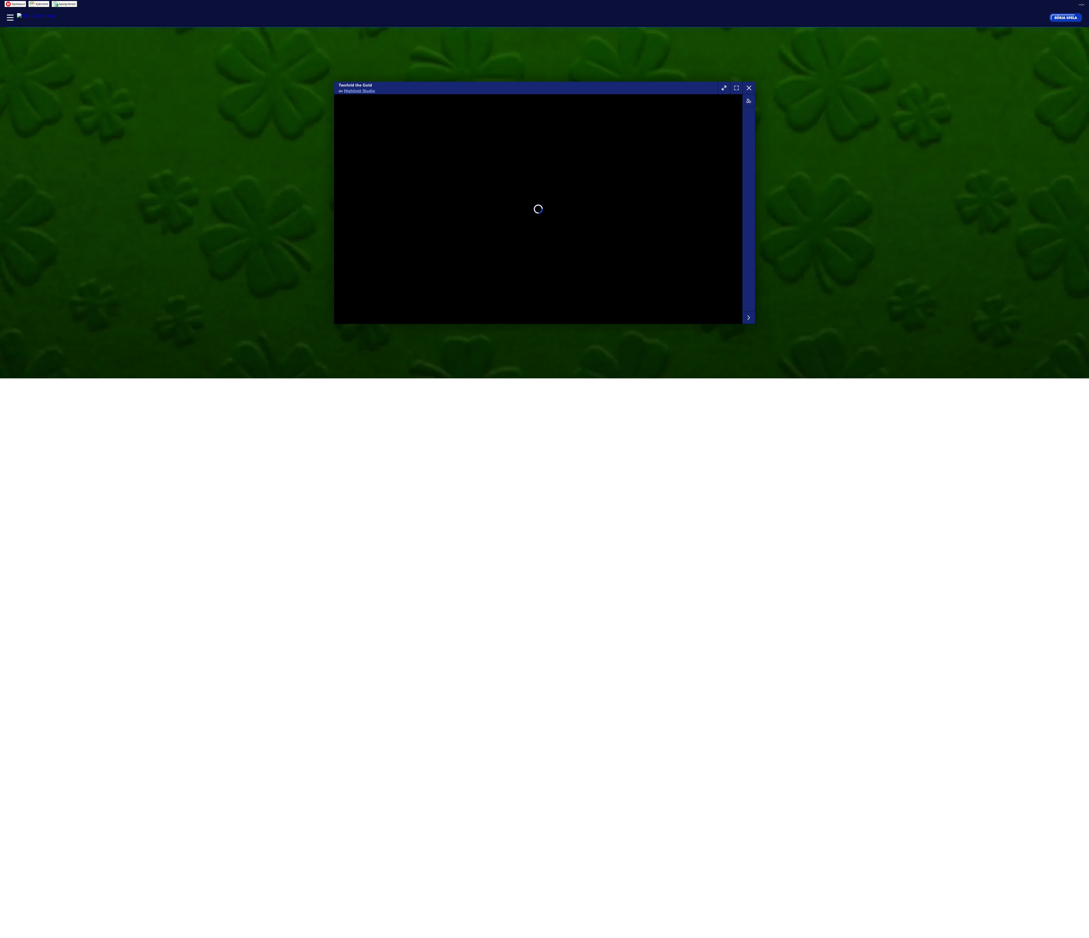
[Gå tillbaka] (748, 88)
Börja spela (1065, 18)
